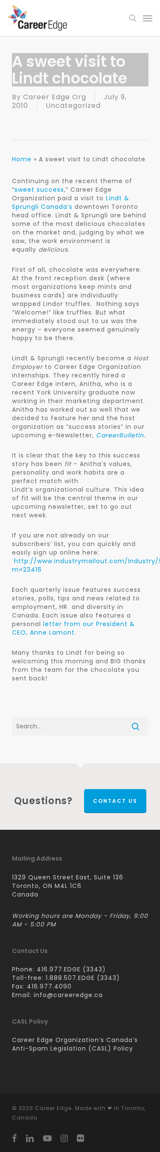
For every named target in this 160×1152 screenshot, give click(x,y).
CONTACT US (115, 801)
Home (22, 159)
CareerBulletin (120, 435)
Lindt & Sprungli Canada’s (70, 202)
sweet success (39, 189)
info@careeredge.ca (68, 995)
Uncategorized (73, 105)
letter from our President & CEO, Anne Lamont (73, 628)
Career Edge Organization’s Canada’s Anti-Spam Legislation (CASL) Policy (75, 1044)
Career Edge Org (54, 97)
